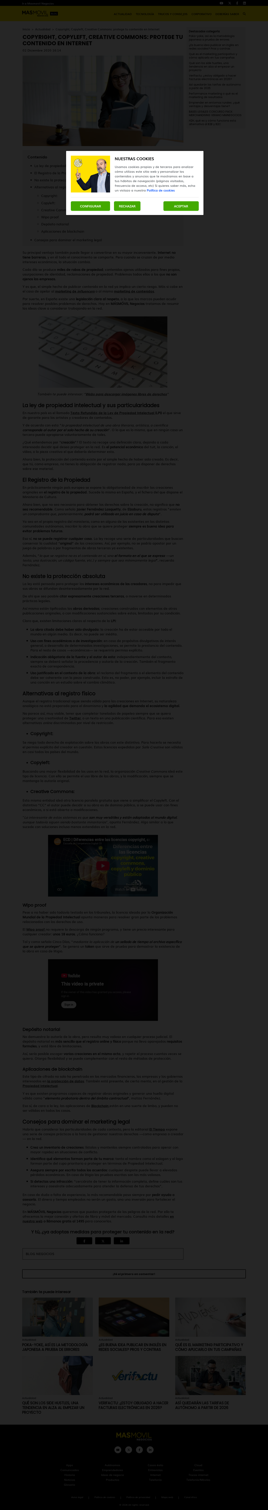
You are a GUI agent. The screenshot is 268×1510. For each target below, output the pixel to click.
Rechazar (127, 206)
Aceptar (181, 206)
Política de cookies (161, 190)
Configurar (90, 206)
